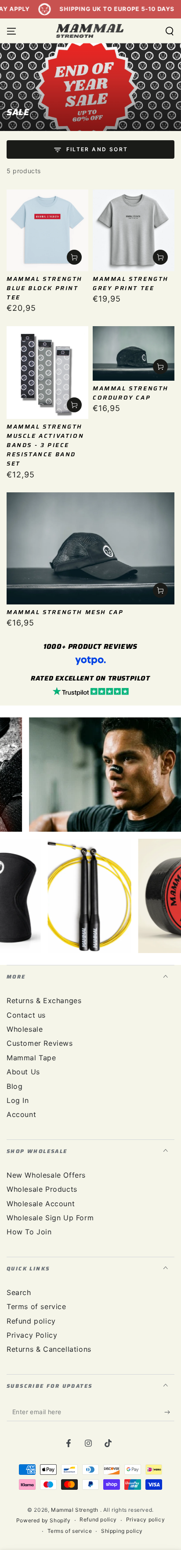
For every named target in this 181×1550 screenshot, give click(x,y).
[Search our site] (169, 31)
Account (21, 1114)
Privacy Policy (32, 1335)
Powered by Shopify (43, 1520)
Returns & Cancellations (49, 1349)
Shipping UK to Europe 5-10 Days (100, 8)
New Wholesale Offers (46, 1175)
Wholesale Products (42, 1189)
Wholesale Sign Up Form (50, 1217)
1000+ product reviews (90, 646)
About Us (23, 1071)
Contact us (26, 1015)
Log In (18, 1100)
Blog (14, 1086)
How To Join (29, 1231)
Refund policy (31, 1321)
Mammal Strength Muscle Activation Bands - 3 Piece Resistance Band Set (45, 445)
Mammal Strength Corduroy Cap (131, 393)
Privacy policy (145, 1519)
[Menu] (11, 31)
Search (19, 1292)
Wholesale (25, 1029)
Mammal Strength (75, 1509)
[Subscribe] (169, 1412)
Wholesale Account (41, 1203)
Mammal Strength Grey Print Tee (131, 283)
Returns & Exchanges (44, 1000)
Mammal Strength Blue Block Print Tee (45, 288)
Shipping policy (122, 1531)
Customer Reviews (40, 1043)
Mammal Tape (31, 1057)
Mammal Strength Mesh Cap (65, 612)
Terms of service (36, 1306)
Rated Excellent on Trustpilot (90, 678)
